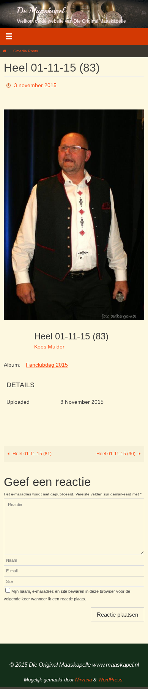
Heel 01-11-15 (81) (31, 452)
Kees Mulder (49, 345)
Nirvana (83, 678)
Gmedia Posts (25, 51)
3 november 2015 (35, 84)
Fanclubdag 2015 (47, 362)
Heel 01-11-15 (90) (116, 452)
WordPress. (111, 678)
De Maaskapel (40, 10)
